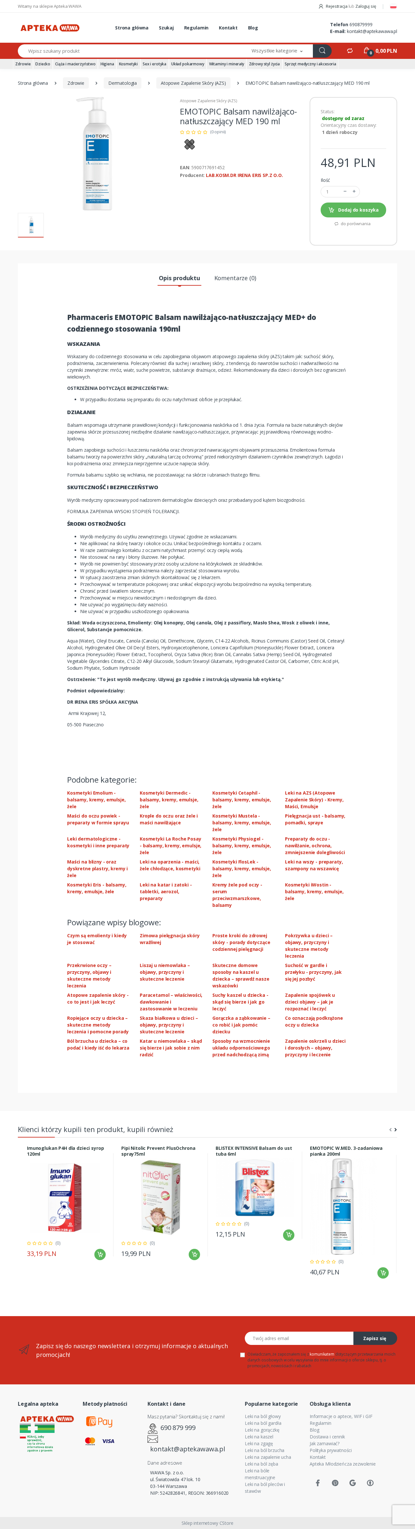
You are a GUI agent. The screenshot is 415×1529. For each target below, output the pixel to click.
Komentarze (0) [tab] (235, 278)
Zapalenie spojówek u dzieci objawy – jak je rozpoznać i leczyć (310, 1002)
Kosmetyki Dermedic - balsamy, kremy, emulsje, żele (169, 799)
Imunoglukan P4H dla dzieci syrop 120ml (65, 1151)
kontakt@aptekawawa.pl (372, 31)
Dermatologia (122, 83)
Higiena (107, 64)
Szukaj (166, 28)
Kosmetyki (128, 64)
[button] (277, 51)
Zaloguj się (365, 6)
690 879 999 (177, 1427)
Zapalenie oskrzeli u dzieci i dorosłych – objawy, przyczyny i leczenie (315, 1048)
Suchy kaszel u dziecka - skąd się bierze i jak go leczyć (240, 1002)
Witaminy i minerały (226, 64)
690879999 (361, 24)
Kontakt (228, 28)
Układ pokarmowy (187, 64)
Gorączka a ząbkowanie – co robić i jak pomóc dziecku (241, 1025)
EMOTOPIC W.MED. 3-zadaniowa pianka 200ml (346, 1151)
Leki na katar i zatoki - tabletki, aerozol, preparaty (166, 891)
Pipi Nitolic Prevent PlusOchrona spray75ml (158, 1151)
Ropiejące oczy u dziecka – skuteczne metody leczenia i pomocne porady (97, 1025)
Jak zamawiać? (324, 1443)
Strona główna (131, 28)
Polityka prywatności (331, 1450)
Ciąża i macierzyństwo (75, 64)
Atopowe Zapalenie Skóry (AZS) (193, 83)
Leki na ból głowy (263, 1416)
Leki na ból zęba (261, 1464)
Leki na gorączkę (262, 1430)
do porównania (355, 223)
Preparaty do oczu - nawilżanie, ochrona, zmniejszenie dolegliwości (315, 845)
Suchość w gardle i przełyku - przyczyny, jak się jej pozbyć (313, 972)
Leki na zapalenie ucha (268, 1457)
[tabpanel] (66, 1204)
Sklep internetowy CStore (207, 1523)
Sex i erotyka (154, 64)
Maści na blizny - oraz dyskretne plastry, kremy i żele (97, 868)
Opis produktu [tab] (179, 278)
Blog (253, 28)
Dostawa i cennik (327, 1437)
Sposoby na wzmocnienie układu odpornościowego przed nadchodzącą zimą (241, 1048)
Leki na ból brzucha (264, 1450)
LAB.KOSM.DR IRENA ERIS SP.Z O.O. (244, 175)
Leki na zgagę (259, 1443)
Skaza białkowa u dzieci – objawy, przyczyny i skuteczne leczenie (169, 1025)
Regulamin (196, 28)
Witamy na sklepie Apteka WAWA (49, 6)
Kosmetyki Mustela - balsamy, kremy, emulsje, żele (241, 822)
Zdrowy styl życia (264, 64)
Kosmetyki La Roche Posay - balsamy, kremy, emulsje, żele (170, 845)
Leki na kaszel (259, 1437)
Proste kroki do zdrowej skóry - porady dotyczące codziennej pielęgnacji (241, 942)
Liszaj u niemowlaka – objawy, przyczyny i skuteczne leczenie (165, 972)
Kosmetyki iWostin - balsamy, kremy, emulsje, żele (314, 891)
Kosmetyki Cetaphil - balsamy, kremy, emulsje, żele (241, 799)
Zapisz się (374, 1338)
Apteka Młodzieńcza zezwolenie (343, 1464)
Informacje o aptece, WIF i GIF (341, 1416)
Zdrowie (22, 64)
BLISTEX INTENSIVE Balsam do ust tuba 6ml (254, 1151)
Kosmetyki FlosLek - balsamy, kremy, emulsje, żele (241, 868)
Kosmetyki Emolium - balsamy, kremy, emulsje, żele (96, 799)
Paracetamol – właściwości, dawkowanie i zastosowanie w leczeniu (171, 1002)
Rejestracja (336, 6)
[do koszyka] (100, 1254)
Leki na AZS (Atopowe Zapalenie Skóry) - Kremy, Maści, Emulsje (314, 799)
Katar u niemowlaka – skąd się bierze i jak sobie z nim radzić (171, 1048)
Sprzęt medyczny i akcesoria (310, 64)
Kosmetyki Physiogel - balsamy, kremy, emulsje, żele (241, 845)
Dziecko (42, 64)
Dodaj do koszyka (358, 210)
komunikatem (322, 1354)
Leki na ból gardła (263, 1423)
